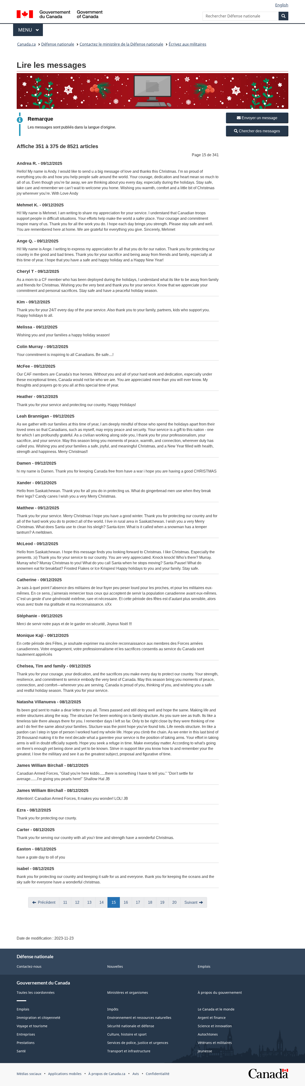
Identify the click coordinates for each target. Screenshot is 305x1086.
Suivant (190, 902)
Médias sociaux (29, 1073)
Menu (30, 30)
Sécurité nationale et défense (130, 1026)
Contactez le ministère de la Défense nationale (121, 44)
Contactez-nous (29, 966)
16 (128, 904)
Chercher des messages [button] (259, 131)
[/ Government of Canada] (59, 15)
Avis (135, 1073)
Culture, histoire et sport (127, 1034)
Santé (21, 1051)
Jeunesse (205, 1051)
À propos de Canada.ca (106, 1073)
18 (152, 904)
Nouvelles (115, 966)
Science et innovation (215, 1026)
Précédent (46, 902)
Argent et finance (212, 1017)
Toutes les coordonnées (36, 992)
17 (140, 904)
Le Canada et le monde (216, 1009)
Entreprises (26, 1034)
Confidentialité (157, 1073)
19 (164, 904)
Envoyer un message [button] (259, 118)
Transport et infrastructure (128, 1051)
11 (67, 904)
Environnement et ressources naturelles (139, 1017)
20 (176, 904)
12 (79, 904)
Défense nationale (57, 44)
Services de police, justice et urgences (137, 1042)
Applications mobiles (64, 1073)
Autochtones (208, 1034)
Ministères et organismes (127, 992)
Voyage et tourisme (32, 1026)
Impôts (112, 1009)
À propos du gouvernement (220, 992)
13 (91, 904)
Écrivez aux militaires (187, 44)
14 (103, 904)
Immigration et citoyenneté (38, 1017)
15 (116, 904)
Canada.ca (26, 44)
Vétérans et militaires (215, 1042)
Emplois (204, 966)
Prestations (26, 1042)
